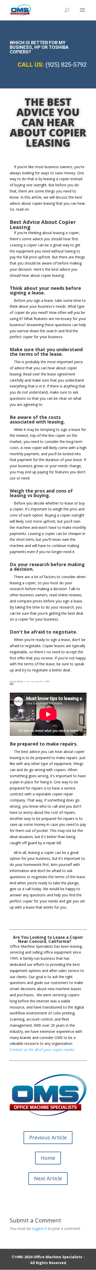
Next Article (48, 1178)
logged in (39, 1228)
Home (48, 1157)
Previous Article (48, 1137)
